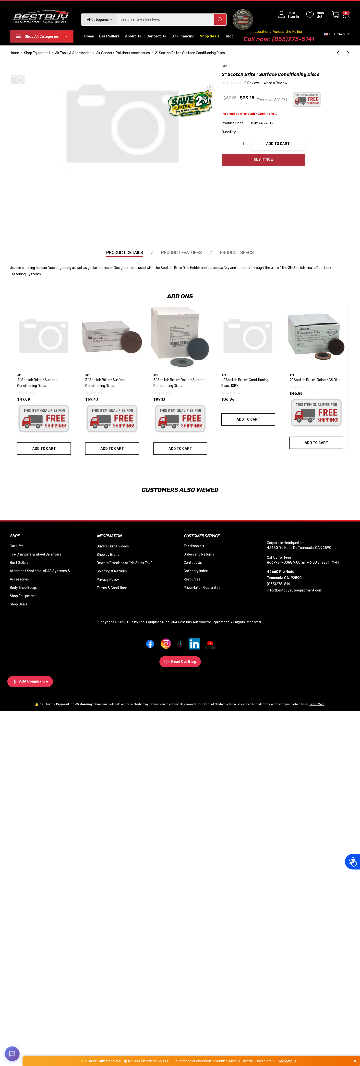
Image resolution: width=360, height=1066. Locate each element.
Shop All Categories (42, 37)
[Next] (346, 52)
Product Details (124, 252)
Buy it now (263, 160)
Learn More (317, 704)
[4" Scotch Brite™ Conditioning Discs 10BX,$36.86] (248, 337)
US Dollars (336, 34)
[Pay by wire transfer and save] (190, 104)
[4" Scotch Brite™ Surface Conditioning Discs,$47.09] (44, 337)
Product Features (181, 252)
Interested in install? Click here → (250, 113)
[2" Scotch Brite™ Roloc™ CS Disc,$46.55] (316, 337)
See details (287, 1061)
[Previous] (339, 52)
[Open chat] (12, 1053)
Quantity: (229, 132)
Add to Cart (278, 144)
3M (224, 66)
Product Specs (237, 252)
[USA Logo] (242, 19)
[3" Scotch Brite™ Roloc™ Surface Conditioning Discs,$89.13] (180, 337)
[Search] (220, 19)
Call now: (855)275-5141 (278, 39)
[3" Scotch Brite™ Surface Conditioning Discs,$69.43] (112, 337)
